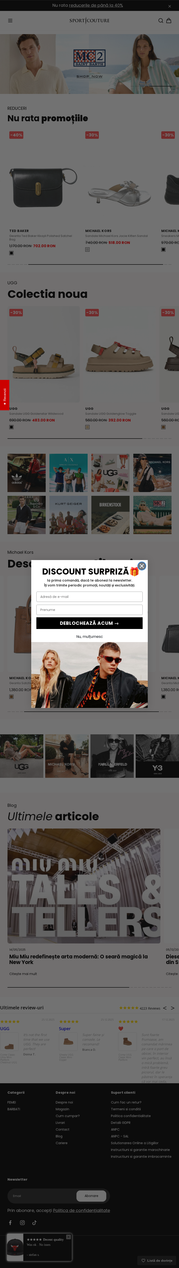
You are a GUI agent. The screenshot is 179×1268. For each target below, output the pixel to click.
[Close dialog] (142, 566)
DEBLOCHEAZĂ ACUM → (89, 623)
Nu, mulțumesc (89, 636)
